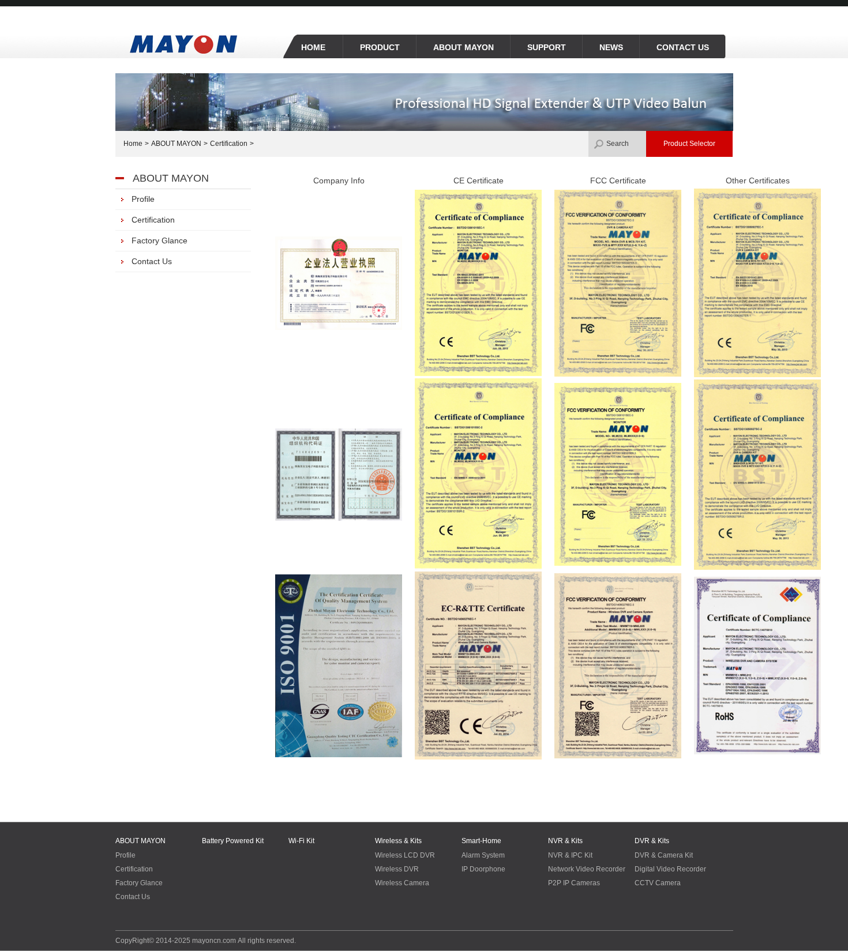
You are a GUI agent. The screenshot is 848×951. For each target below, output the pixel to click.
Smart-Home (481, 841)
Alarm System (483, 855)
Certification (228, 144)
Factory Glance (139, 883)
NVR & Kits (565, 841)
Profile (125, 855)
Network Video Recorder (586, 869)
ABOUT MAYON (463, 47)
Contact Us (132, 897)
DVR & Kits (652, 841)
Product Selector (689, 144)
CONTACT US (682, 47)
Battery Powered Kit (233, 841)
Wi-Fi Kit (301, 841)
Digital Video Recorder (670, 869)
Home (132, 144)
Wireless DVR (397, 869)
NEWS (611, 47)
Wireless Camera (402, 883)
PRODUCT (380, 47)
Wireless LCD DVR (405, 855)
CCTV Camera (658, 883)
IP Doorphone (483, 869)
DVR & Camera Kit (664, 855)
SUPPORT (546, 47)
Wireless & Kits (398, 841)
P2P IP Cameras (574, 883)
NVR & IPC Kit (570, 855)
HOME (313, 47)
